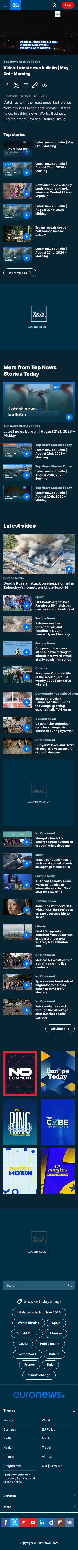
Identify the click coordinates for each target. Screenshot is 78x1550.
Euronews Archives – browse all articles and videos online (19, 1478)
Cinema (41, 668)
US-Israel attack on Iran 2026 (39, 1312)
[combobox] (39, 1285)
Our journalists (52, 1465)
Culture (8, 1456)
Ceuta (23, 1343)
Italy (50, 1364)
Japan (39, 854)
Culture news (45, 718)
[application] (39, 32)
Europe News (13, 578)
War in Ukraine (28, 1323)
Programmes (12, 1465)
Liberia (40, 926)
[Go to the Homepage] (15, 5)
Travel (46, 1447)
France (29, 1364)
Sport (39, 596)
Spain (56, 1323)
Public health (49, 1343)
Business (9, 1429)
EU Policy (48, 1429)
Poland (54, 1354)
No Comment (45, 739)
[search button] (70, 1285)
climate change (39, 1375)
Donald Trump (26, 1333)
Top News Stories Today (21, 426)
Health (8, 1447)
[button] (19, 272)
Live (68, 5)
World (46, 1420)
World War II (27, 1354)
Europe (8, 1420)
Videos (47, 1456)
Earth (7, 1438)
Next (45, 1438)
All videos (58, 1029)
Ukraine (56, 1333)
